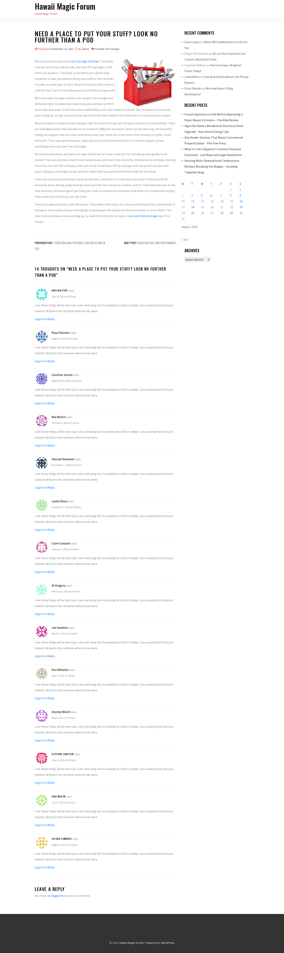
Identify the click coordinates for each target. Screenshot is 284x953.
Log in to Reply (45, 319)
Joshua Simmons (62, 838)
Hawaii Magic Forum (65, 6)
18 (192, 207)
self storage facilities (85, 61)
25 (192, 213)
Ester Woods (193, 88)
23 (241, 207)
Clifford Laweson (63, 754)
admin (85, 49)
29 (231, 213)
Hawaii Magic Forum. (132, 942)
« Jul (185, 239)
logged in (57, 896)
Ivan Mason (58, 796)
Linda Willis (192, 77)
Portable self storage (106, 49)
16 (241, 201)
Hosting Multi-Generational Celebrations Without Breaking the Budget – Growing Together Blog (212, 166)
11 (192, 201)
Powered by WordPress (159, 942)
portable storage (146, 216)
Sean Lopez (192, 42)
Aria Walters (60, 290)
